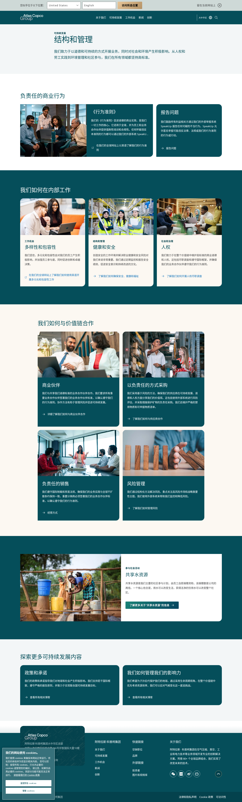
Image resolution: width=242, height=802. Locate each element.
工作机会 (130, 17)
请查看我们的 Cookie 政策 (27, 775)
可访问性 (221, 797)
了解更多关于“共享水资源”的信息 (149, 605)
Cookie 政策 (206, 797)
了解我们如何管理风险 (145, 508)
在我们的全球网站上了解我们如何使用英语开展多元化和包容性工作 (54, 277)
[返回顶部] (218, 774)
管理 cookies (29, 791)
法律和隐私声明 (187, 797)
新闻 (141, 17)
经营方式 (52, 512)
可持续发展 (115, 17)
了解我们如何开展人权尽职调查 (184, 276)
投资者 (136, 770)
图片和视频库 (139, 775)
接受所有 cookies (28, 783)
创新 (149, 17)
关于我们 (101, 17)
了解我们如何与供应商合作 (147, 418)
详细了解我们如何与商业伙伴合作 (66, 414)
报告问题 (171, 148)
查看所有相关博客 (40, 697)
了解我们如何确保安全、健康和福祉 (118, 276)
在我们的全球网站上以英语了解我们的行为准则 (121, 148)
